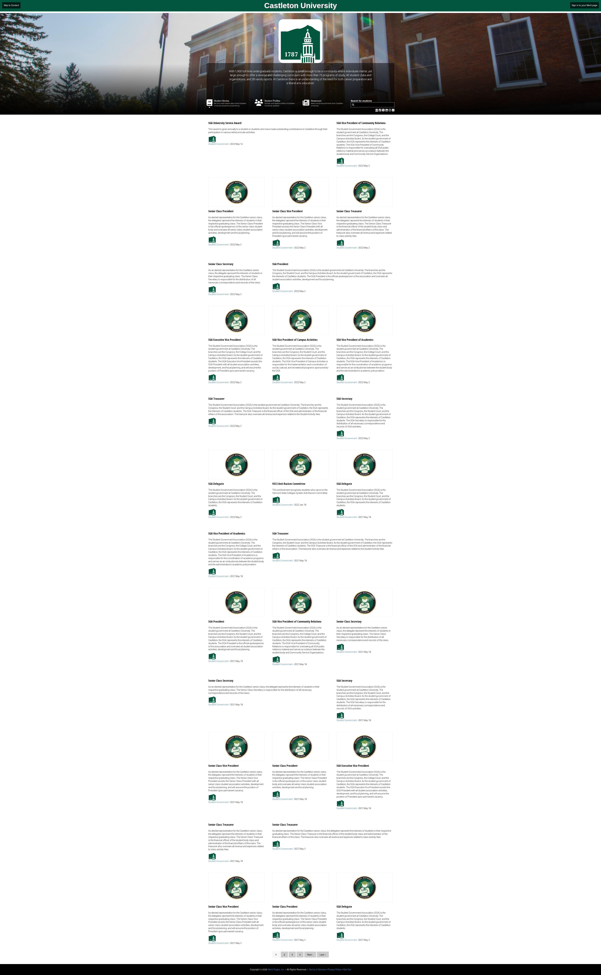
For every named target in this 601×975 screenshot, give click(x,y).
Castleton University (300, 5)
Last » (323, 954)
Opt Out (347, 969)
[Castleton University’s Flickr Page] (393, 110)
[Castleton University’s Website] (376, 110)
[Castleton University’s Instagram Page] (390, 110)
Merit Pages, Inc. (276, 969)
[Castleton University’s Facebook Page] (380, 110)
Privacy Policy (334, 969)
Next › (310, 954)
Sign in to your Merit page (584, 5)
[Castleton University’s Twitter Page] (383, 110)
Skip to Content (11, 5)
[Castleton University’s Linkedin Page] (387, 110)
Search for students (361, 100)
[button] (268, 132)
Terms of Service (317, 969)
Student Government (218, 144)
